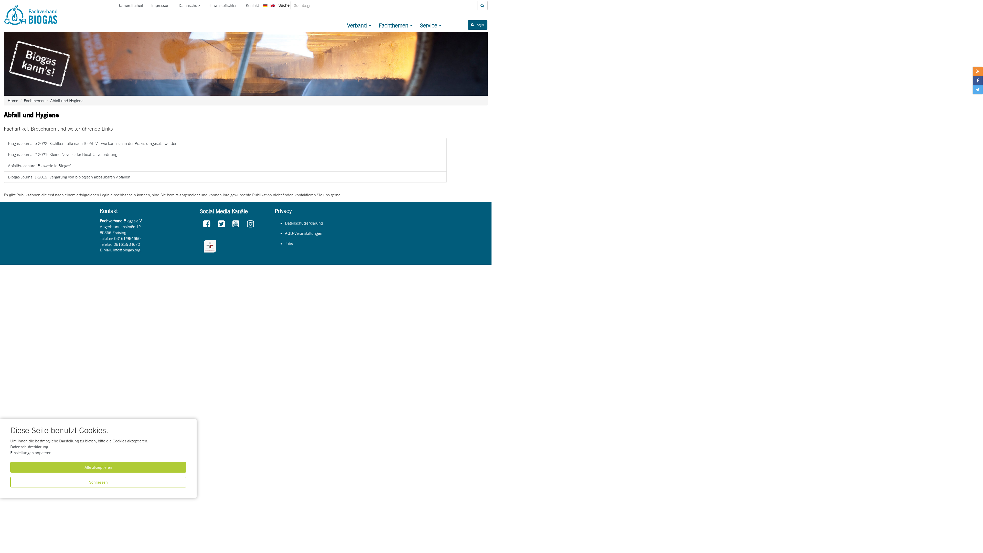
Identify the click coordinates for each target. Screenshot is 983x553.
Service (429, 25)
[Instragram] (250, 224)
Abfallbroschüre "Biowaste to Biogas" (39, 165)
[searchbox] (384, 5)
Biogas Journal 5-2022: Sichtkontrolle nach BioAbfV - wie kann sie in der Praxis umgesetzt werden (92, 143)
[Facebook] (206, 224)
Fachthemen (394, 25)
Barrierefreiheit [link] (130, 5)
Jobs (289, 243)
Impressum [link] (160, 5)
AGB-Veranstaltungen (303, 233)
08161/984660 (127, 238)
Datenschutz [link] (189, 5)
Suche (284, 5)
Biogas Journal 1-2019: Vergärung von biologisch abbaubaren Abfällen (69, 176)
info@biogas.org (126, 249)
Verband (357, 25)
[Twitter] (221, 224)
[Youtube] (236, 224)
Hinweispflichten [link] (223, 5)
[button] (266, 5)
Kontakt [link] (252, 5)
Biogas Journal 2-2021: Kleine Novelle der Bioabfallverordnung (62, 154)
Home (13, 100)
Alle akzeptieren (98, 467)
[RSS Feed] (978, 71)
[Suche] (482, 5)
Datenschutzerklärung (29, 446)
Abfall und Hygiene (66, 100)
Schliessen (98, 482)
